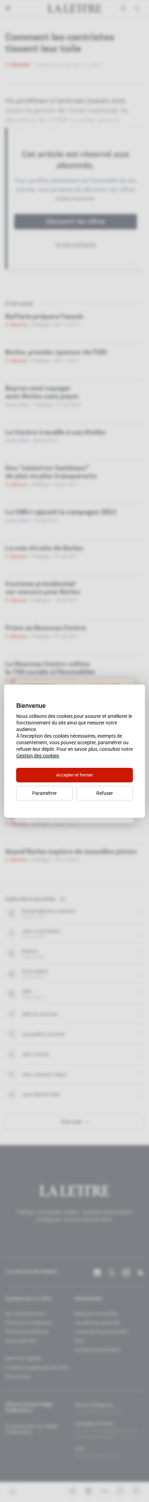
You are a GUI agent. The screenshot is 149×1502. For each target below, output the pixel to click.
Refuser (104, 793)
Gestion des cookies (37, 755)
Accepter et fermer (74, 775)
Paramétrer (44, 793)
